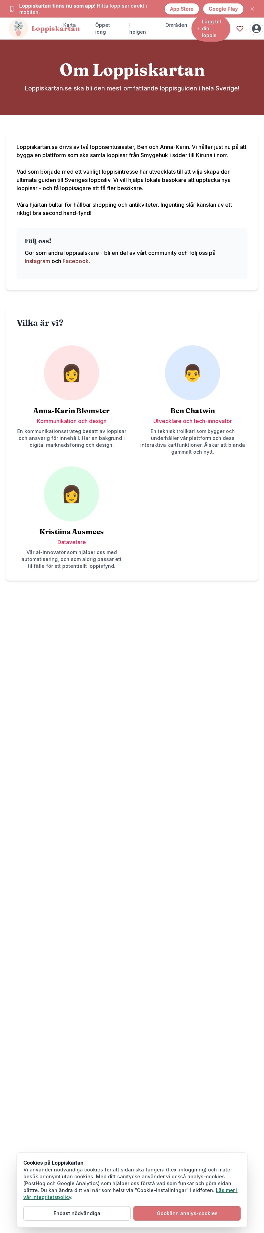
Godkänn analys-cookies (187, 1213)
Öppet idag (102, 28)
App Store (182, 9)
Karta (69, 25)
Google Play (223, 9)
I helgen (137, 28)
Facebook (76, 261)
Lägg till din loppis (211, 28)
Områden (176, 25)
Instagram (37, 261)
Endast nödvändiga (77, 1213)
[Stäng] (252, 9)
